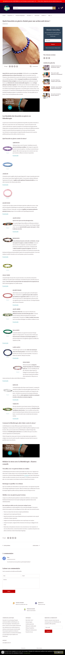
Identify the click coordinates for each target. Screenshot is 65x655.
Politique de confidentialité (31, 626)
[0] (61, 8)
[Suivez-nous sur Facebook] (44, 58)
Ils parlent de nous (29, 632)
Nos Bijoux (29, 15)
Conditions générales (30, 624)
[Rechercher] (54, 8)
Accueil (4, 15)
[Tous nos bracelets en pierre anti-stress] (21, 450)
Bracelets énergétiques (20, 15)
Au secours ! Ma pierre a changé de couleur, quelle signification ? (55, 80)
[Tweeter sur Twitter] (14, 66)
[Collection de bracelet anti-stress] (21, 105)
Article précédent (7, 545)
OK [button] (58, 652)
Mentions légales (29, 622)
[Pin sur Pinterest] (12, 66)
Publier (8, 591)
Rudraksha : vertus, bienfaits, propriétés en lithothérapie (56, 87)
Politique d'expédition (30, 628)
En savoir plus (15, 155)
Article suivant (35, 545)
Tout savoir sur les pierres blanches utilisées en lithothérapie (56, 94)
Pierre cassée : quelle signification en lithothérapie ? (56, 73)
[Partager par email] (17, 66)
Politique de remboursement (31, 630)
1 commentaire (35, 66)
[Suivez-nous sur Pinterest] (49, 58)
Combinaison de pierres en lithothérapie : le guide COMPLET (56, 66)
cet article (26, 475)
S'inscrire (53, 44)
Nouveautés (37, 15)
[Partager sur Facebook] (10, 66)
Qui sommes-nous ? (29, 620)
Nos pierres (10, 15)
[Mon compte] (58, 8)
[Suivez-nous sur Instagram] (47, 58)
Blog (49, 15)
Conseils (43, 15)
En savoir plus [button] (27, 653)
